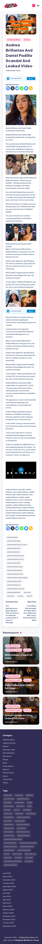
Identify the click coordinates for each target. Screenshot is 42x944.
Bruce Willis (7, 802)
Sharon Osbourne (30, 854)
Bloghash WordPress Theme (27, 940)
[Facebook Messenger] (26, 88)
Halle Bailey (27, 810)
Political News (8, 766)
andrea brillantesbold (13, 592)
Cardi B (29, 802)
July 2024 (6, 893)
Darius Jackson (8, 806)
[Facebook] (8, 88)
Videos (27, 40)
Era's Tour (17, 810)
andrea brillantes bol (13, 552)
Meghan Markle (9, 828)
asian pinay (10, 596)
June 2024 (7, 896)
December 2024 (9, 880)
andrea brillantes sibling (14, 570)
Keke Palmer (19, 813)
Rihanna (6, 769)
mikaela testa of (9, 835)
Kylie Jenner (7, 756)
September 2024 (9, 886)
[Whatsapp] (22, 88)
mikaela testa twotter (26, 846)
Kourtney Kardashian (23, 817)
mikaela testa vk (9, 850)
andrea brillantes (12, 537)
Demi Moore (20, 806)
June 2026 (7, 873)
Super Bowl (18, 857)
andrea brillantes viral (13, 585)
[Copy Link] (31, 88)
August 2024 (8, 890)
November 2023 (9, 919)
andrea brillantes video (14, 581)
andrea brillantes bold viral (15, 559)
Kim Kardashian (8, 753)
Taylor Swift (7, 779)
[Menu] (38, 5)
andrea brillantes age (13, 541)
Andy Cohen (19, 795)
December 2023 (9, 916)
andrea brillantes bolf (13, 563)
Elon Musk (7, 810)
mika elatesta (21, 828)
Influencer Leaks (13, 650)
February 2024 (8, 910)
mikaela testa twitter (10, 846)
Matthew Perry (8, 824)
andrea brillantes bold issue (15, 555)
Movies (5, 760)
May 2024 (7, 900)
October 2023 (8, 923)
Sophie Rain (7, 857)
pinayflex (20, 596)
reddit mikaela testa (24, 850)
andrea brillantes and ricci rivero (17, 544)
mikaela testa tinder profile (28, 843)
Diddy (29, 806)
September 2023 (9, 926)
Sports (5, 776)
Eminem (6, 746)
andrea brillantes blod (14, 548)
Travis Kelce (28, 861)
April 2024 (7, 903)
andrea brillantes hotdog (14, 567)
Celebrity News (13, 40)
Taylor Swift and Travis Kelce (12, 861)
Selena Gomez (8, 773)
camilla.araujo (19, 802)
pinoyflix (29, 596)
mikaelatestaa (8, 832)
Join (32, 78)
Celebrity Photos (9, 743)
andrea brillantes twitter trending (17, 577)
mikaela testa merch (23, 832)
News (5, 763)
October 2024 (8, 883)
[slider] (11, 473)
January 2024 (8, 913)
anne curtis (27, 592)
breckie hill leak (9, 799)
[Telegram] (17, 88)
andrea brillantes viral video (15, 589)
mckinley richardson (23, 824)
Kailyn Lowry (8, 813)
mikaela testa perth (24, 835)
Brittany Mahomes (23, 799)
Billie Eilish (29, 795)
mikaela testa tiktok (10, 843)
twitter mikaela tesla (10, 865)
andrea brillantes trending (15, 574)
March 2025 (7, 877)
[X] (12, 88)
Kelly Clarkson (31, 813)
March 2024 (7, 906)
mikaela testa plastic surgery (13, 839)
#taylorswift (8, 795)
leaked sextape (20, 821)
